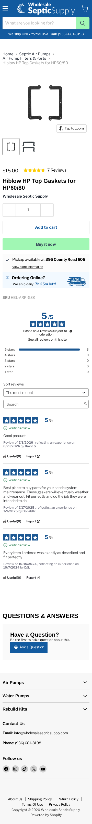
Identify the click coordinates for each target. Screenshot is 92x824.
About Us (15, 799)
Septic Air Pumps (35, 54)
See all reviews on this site (47, 339)
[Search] (82, 23)
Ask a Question (31, 647)
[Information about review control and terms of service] (71, 331)
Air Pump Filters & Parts (24, 58)
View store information (27, 267)
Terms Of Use (32, 804)
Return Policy (67, 799)
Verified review (19, 428)
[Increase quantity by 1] (47, 210)
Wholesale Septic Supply (25, 196)
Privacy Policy (59, 804)
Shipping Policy (40, 799)
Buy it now (46, 244)
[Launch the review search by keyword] (85, 404)
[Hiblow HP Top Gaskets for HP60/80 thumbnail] (11, 146)
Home (8, 54)
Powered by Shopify (46, 815)
